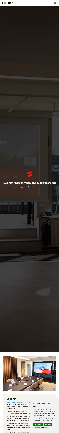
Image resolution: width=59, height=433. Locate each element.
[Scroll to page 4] (29, 389)
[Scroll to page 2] (25, 389)
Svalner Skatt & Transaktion (15, 402)
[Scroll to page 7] (33, 389)
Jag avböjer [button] (48, 424)
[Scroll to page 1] (24, 389)
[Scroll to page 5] (30, 389)
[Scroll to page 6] (32, 389)
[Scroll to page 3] (27, 389)
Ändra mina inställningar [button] (40, 427)
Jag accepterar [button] (38, 424)
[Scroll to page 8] (35, 389)
